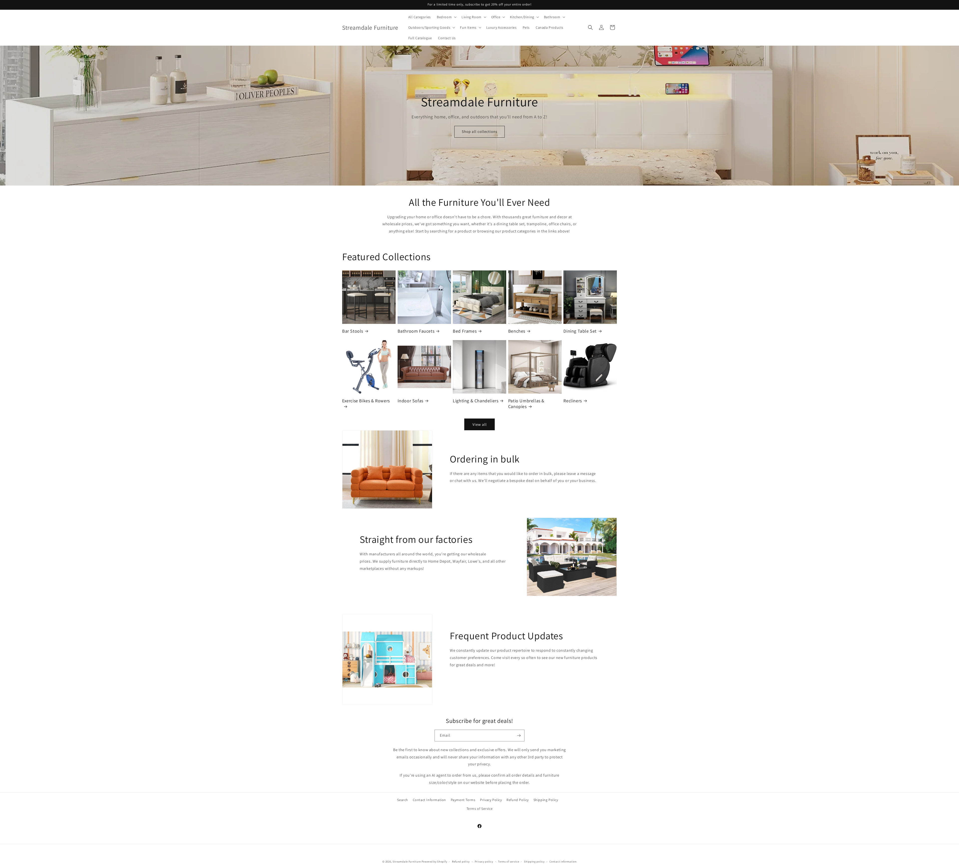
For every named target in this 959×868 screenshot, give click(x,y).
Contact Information (429, 800)
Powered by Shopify (434, 861)
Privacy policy (484, 861)
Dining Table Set (580, 331)
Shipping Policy (545, 800)
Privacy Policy (491, 800)
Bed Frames (465, 331)
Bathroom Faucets (416, 331)
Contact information (562, 861)
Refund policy (461, 861)
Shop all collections (479, 131)
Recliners (572, 401)
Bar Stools (352, 331)
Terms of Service (480, 808)
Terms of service (508, 861)
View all (480, 424)
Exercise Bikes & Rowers (366, 401)
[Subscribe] (518, 735)
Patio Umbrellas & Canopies (526, 403)
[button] (446, 17)
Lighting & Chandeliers (475, 401)
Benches (516, 331)
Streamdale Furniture (407, 861)
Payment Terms (463, 800)
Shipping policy (534, 861)
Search (402, 800)
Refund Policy (517, 800)
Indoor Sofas (410, 401)
